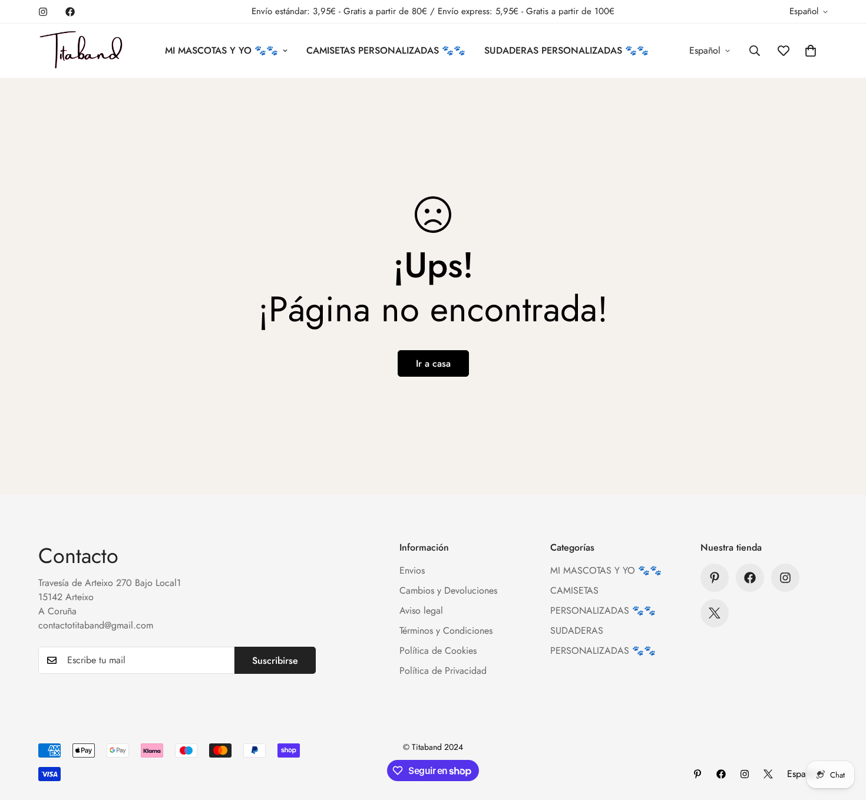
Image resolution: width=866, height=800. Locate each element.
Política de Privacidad (443, 670)
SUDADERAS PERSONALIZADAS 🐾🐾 (566, 50)
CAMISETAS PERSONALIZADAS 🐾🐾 (385, 50)
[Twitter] (714, 613)
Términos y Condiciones (446, 630)
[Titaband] (81, 51)
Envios (412, 570)
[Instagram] (43, 12)
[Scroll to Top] (843, 735)
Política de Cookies (438, 650)
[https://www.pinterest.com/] (714, 578)
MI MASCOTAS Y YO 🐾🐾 (221, 50)
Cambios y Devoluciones (448, 590)
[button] (810, 50)
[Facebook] (70, 12)
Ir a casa (433, 363)
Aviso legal (421, 610)
